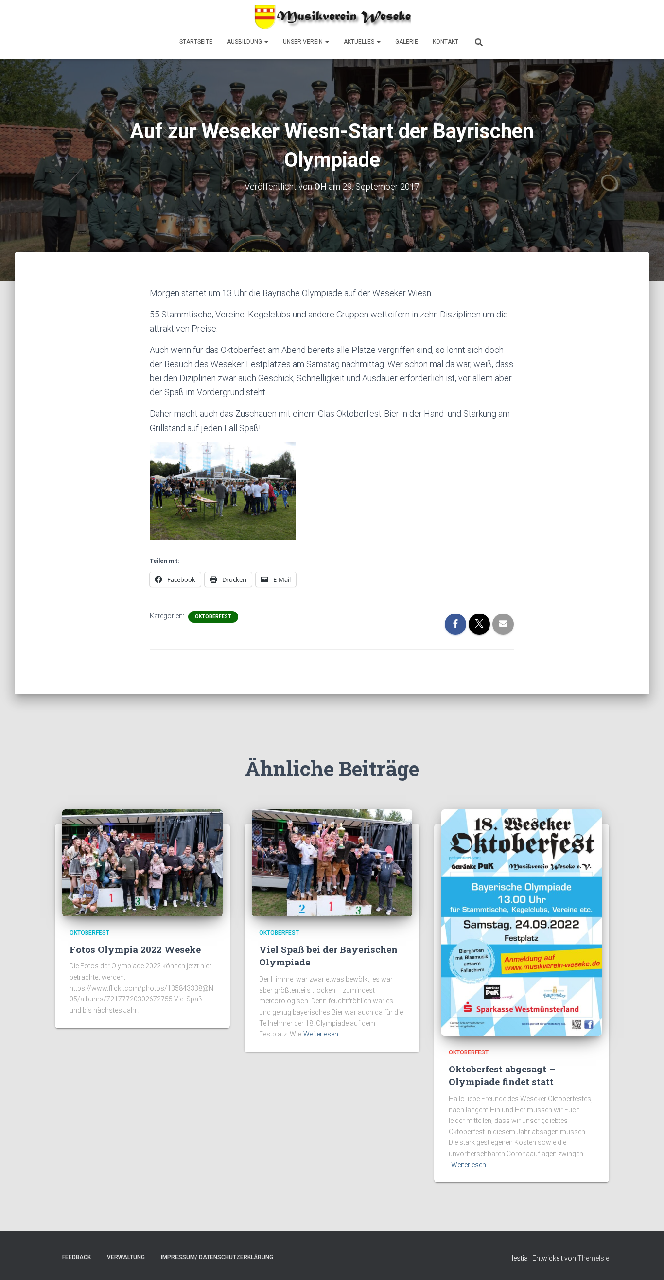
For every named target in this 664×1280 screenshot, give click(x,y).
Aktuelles (360, 41)
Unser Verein (303, 41)
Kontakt (445, 41)
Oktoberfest (213, 616)
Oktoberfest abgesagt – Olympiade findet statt (502, 1075)
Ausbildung (245, 41)
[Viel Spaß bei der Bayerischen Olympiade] (332, 862)
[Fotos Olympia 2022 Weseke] (142, 862)
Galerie (406, 41)
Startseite (195, 41)
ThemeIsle (593, 1258)
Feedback (76, 1257)
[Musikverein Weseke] (332, 17)
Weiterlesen (320, 1034)
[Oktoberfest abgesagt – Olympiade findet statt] (521, 922)
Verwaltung (126, 1257)
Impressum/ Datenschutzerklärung (217, 1257)
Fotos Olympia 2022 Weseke (135, 949)
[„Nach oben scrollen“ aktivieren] (644, 1260)
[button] (265, 41)
